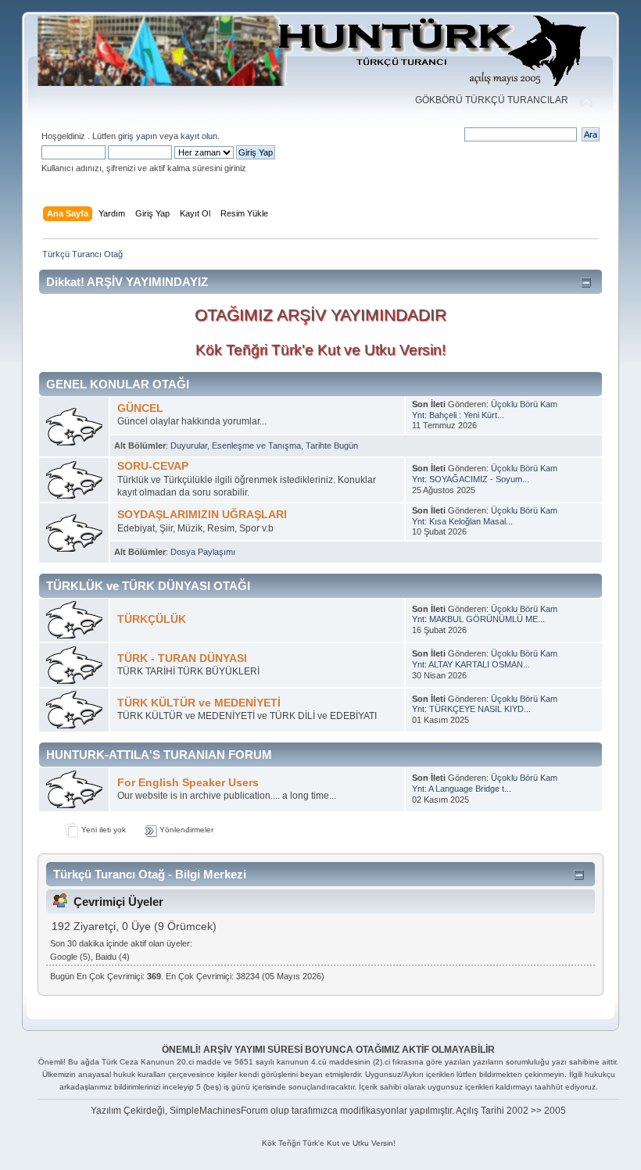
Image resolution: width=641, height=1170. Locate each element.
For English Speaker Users (188, 783)
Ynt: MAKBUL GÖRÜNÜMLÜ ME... (478, 619)
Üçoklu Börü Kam (524, 404)
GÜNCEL (140, 408)
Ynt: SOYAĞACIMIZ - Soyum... (470, 479)
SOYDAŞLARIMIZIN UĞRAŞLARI (202, 515)
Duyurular (188, 445)
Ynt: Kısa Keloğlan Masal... (462, 521)
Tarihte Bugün (332, 445)
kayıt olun (199, 136)
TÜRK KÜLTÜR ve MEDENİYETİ (199, 703)
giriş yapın (137, 136)
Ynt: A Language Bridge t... (461, 788)
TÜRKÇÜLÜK (151, 619)
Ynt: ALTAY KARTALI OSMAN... (471, 664)
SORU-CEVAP (152, 466)
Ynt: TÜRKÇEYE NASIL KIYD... (471, 709)
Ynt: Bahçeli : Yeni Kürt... (458, 415)
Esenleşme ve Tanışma (256, 445)
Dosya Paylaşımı (202, 551)
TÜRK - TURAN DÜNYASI (182, 658)
